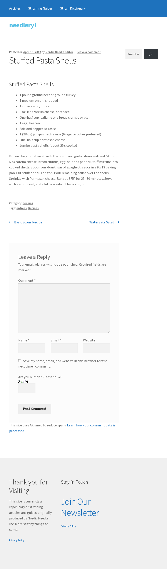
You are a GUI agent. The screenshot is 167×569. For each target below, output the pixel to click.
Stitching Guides (40, 8)
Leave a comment (89, 52)
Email (56, 340)
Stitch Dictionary (72, 8)
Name (23, 340)
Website (89, 340)
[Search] (151, 54)
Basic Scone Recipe (28, 222)
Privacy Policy (16, 540)
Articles (15, 8)
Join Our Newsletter (80, 507)
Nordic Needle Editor (59, 52)
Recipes (28, 203)
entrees (22, 208)
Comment (27, 280)
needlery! (23, 25)
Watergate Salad (101, 222)
